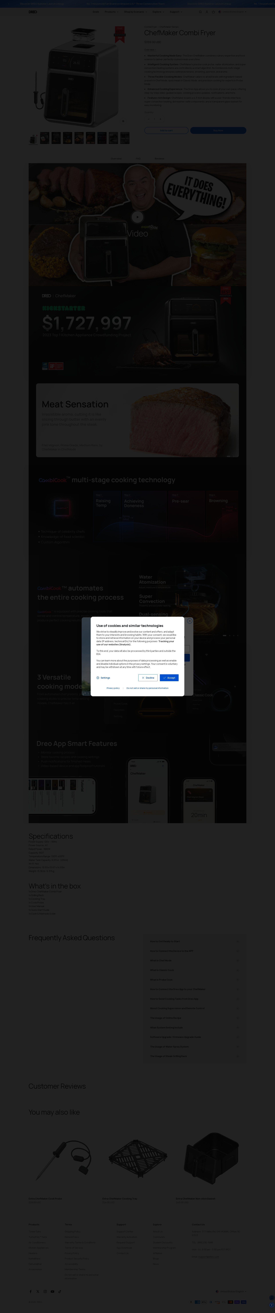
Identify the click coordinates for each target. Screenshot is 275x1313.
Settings (105, 677)
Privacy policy (113, 688)
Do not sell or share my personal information (147, 688)
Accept (171, 677)
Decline (150, 677)
